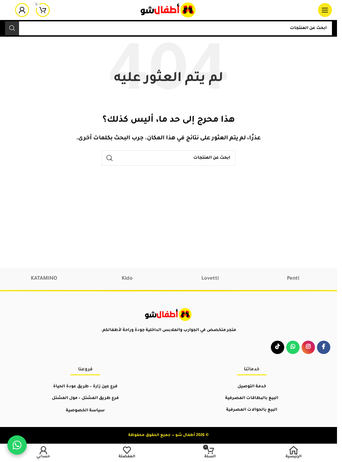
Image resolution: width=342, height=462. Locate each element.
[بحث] (12, 28)
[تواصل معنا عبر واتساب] (17, 445)
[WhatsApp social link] (293, 347)
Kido (127, 279)
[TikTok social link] (277, 347)
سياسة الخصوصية (85, 410)
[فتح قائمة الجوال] (325, 10)
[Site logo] (168, 10)
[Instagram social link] (308, 347)
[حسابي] (22, 10)
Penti (293, 279)
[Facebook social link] (323, 347)
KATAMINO (44, 279)
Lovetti (210, 279)
